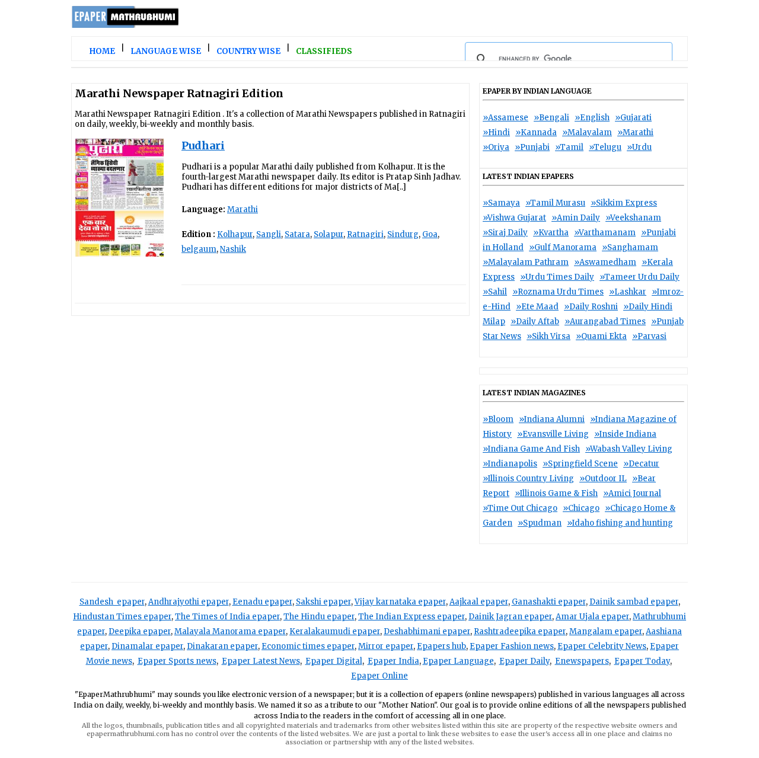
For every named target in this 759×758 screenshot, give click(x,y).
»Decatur (641, 464)
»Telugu (605, 147)
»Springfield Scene (580, 464)
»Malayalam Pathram (526, 262)
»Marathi (635, 132)
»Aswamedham (605, 262)
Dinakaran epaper (222, 646)
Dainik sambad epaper (633, 602)
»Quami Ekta (601, 336)
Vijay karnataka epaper (400, 602)
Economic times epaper (308, 646)
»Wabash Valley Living (628, 449)
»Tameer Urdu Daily (639, 277)
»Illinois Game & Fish (556, 493)
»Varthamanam (605, 233)
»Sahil (495, 292)
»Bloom (498, 419)
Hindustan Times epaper (122, 617)
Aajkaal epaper (478, 602)
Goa (430, 234)
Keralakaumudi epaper (334, 631)
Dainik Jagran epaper (510, 617)
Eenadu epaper (262, 602)
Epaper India (393, 661)
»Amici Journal (632, 493)
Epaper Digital (333, 661)
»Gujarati (633, 118)
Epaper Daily (524, 661)
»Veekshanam (633, 218)
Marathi (242, 209)
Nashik (233, 249)
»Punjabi (532, 147)
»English (592, 118)
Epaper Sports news (177, 661)
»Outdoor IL (603, 479)
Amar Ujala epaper (592, 617)
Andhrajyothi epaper (188, 602)
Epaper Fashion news (512, 646)
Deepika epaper (140, 631)
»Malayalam (587, 132)
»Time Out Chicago (520, 508)
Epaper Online (379, 676)
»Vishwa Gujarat (514, 218)
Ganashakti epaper (549, 602)
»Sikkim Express (624, 203)
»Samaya (501, 203)
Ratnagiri (365, 234)
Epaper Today (642, 661)
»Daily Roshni (591, 307)
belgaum (198, 249)
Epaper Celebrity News (601, 646)
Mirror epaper (385, 646)
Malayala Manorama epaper (230, 631)
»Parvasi (649, 336)
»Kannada (536, 132)
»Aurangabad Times (605, 321)
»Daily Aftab (535, 321)
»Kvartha (551, 233)
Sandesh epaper (112, 602)
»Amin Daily (575, 218)
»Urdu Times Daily (557, 277)
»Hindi (496, 132)
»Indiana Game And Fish (531, 449)
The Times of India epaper (227, 617)
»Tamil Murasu (555, 203)
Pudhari (203, 145)
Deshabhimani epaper (427, 631)
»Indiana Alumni (552, 419)
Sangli (268, 234)
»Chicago (581, 508)
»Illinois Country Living (528, 479)
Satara (297, 234)
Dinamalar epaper (147, 646)
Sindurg (403, 234)
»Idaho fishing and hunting (620, 523)
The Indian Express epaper (411, 617)
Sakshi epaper (323, 602)
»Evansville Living (553, 434)
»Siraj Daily (505, 233)
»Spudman (540, 523)
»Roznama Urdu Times (558, 292)
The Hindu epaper (319, 617)
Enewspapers (582, 661)
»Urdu (639, 147)
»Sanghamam (630, 247)
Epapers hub (441, 646)
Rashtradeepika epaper (520, 631)
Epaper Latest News (261, 661)
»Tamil (569, 147)
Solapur (328, 234)
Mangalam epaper (605, 631)
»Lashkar (627, 292)
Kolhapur (235, 234)
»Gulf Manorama (563, 247)
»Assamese (505, 118)
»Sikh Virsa (548, 336)
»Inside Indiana (625, 434)
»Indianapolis (510, 464)
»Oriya (496, 147)
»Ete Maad (537, 307)
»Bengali (551, 118)
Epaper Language (458, 661)
